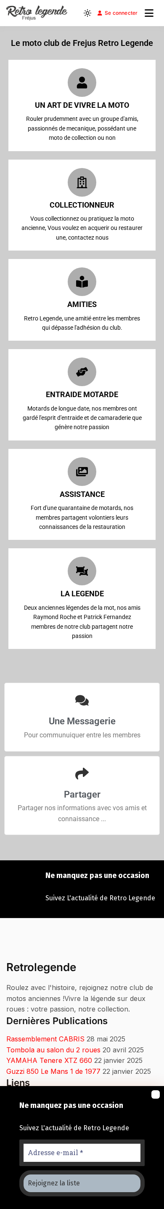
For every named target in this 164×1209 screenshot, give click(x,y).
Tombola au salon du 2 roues (53, 1050)
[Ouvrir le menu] (149, 13)
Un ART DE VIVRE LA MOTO (82, 105)
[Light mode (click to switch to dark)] (87, 13)
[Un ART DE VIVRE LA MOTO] (82, 82)
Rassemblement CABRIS (45, 1039)
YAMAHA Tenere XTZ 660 (49, 1060)
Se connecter (121, 13)
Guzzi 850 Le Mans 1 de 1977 (53, 1071)
